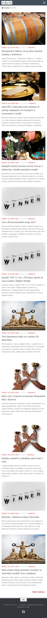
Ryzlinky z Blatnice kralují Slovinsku (20, 517)
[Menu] (44, 2)
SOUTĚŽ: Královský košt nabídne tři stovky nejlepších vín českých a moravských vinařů (20, 110)
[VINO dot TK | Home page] (8, 3)
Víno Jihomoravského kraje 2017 (19, 222)
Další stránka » (38, 592)
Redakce (31, 47)
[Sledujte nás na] (23, 611)
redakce (31, 333)
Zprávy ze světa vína (10, 47)
